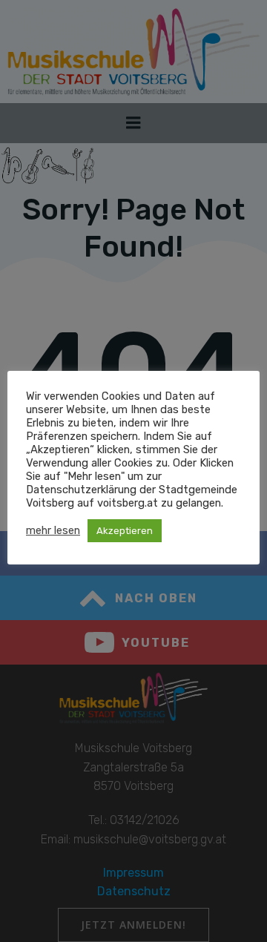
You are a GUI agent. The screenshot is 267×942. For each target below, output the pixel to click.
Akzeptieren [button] (124, 530)
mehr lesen (53, 530)
